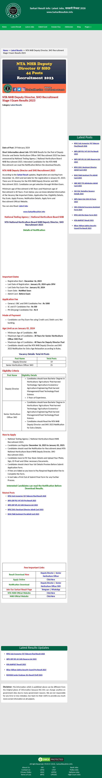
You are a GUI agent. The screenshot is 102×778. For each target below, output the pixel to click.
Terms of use (26, 775)
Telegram (45, 590)
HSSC (42, 772)
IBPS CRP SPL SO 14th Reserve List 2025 (23, 505)
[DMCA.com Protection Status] (51, 759)
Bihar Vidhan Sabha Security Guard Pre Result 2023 (26, 670)
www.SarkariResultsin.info (34, 212)
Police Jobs (74, 770)
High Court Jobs (74, 775)
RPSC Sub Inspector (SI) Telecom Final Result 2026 (27, 496)
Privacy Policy (26, 772)
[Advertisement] (51, 39)
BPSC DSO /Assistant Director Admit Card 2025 (25, 510)
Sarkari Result (22, 175)
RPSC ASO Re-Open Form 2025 (85, 215)
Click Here (51, 580)
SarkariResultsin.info (64, 764)
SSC (42, 768)
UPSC (42, 770)
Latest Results (16, 51)
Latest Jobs (23, 206)
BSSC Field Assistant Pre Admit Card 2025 (23, 514)
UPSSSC (54, 775)
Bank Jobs (74, 768)
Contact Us (26, 770)
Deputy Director (47, 573)
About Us (26, 768)
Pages (87, 27)
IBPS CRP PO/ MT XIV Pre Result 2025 (22, 501)
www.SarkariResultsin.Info (60, 12)
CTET (54, 770)
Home (5, 51)
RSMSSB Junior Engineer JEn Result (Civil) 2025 (24, 675)
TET (53, 768)
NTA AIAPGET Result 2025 (16, 665)
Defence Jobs (74, 772)
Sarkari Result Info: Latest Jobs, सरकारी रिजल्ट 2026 (58, 8)
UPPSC (54, 772)
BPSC (42, 775)
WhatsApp (55, 590)
